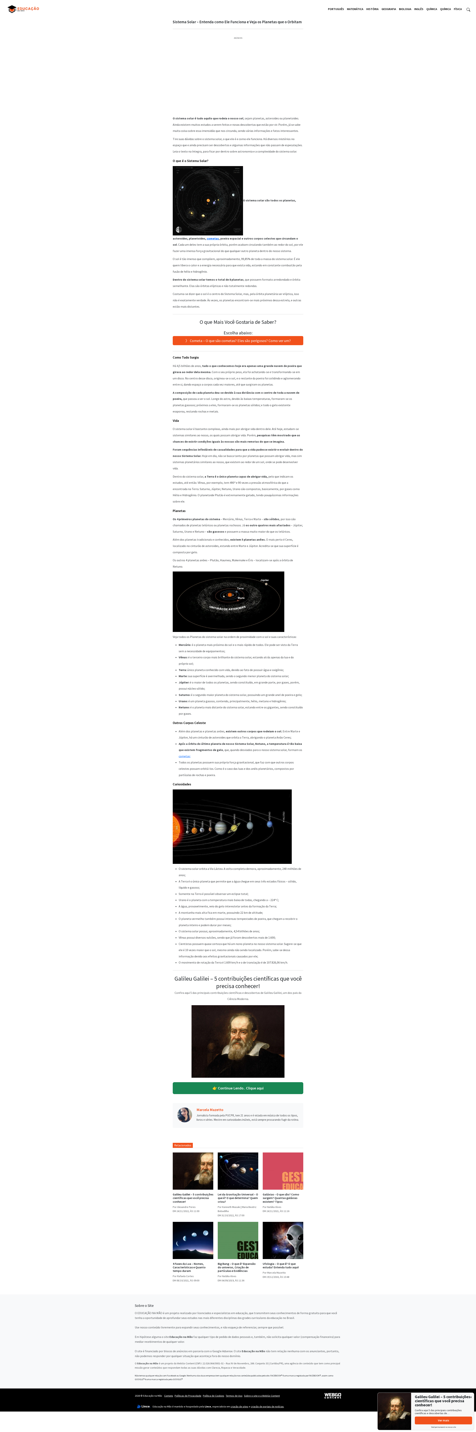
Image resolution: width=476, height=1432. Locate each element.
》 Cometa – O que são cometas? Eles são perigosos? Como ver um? (238, 340)
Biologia (405, 9)
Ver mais (443, 1420)
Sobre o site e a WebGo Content (262, 1395)
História (372, 9)
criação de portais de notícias (267, 1406)
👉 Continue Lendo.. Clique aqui (238, 1088)
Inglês (418, 9)
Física (458, 9)
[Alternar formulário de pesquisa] (468, 9)
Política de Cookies (213, 1395)
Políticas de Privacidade (188, 1395)
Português (336, 9)
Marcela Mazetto (210, 1109)
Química (431, 9)
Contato (168, 1395)
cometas (213, 238)
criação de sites (239, 1406)
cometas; (185, 756)
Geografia (389, 9)
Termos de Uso (234, 1395)
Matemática (355, 9)
